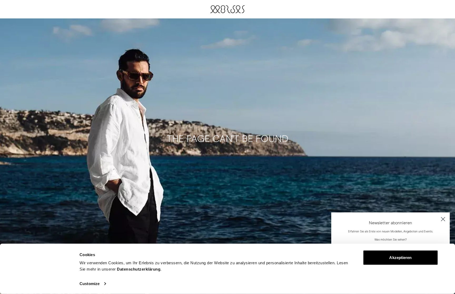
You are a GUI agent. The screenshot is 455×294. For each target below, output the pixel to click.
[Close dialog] (443, 219)
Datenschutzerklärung (138, 269)
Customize (90, 283)
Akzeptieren (400, 257)
